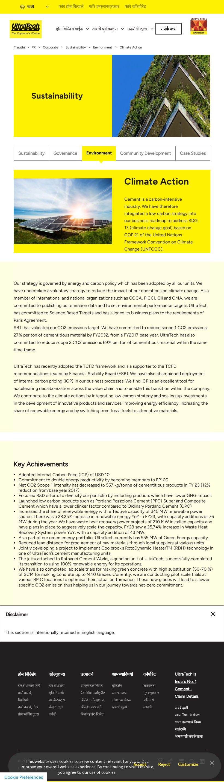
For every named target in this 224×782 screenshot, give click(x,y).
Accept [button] (140, 761)
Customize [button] (188, 761)
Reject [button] (164, 761)
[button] (212, 762)
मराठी (30, 6)
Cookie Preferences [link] (23, 777)
